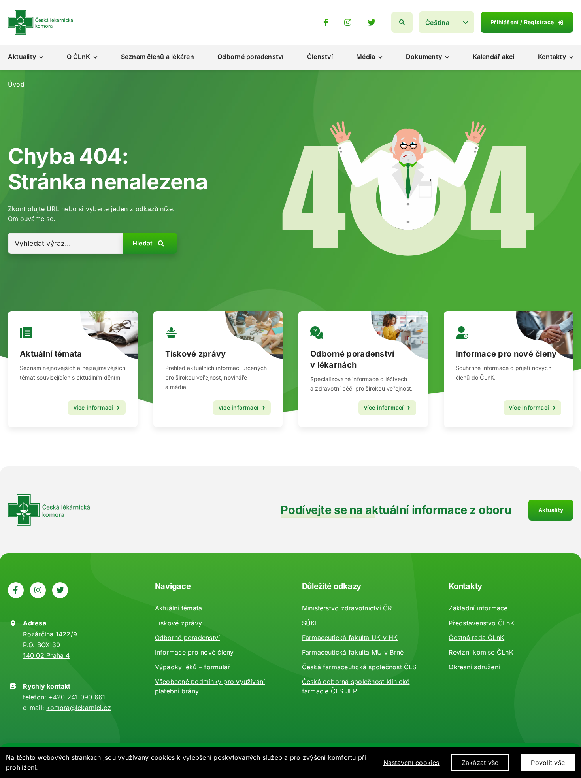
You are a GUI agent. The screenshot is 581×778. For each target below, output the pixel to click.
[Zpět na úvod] (40, 13)
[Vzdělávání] (73, 369)
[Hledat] (402, 22)
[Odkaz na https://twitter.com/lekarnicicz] (371, 22)
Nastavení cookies (411, 763)
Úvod (16, 84)
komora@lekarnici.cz (78, 708)
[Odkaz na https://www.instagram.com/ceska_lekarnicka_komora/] (347, 22)
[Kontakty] (508, 369)
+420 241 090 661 (77, 697)
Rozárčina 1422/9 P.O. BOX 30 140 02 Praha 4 (50, 644)
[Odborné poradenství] (363, 369)
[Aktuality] (218, 369)
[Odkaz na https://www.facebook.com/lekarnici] (325, 22)
